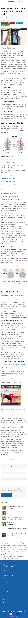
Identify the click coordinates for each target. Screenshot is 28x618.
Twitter (21, 22)
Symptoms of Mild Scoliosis (8, 178)
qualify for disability (15, 210)
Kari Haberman (5, 17)
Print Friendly (7, 25)
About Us (5, 599)
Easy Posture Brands (15, 616)
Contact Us (5, 591)
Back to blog (14, 459)
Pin (12, 22)
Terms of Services (7, 585)
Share (5, 22)
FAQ (4, 578)
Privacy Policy (6, 588)
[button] (1, 2)
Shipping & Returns (7, 582)
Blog (4, 602)
